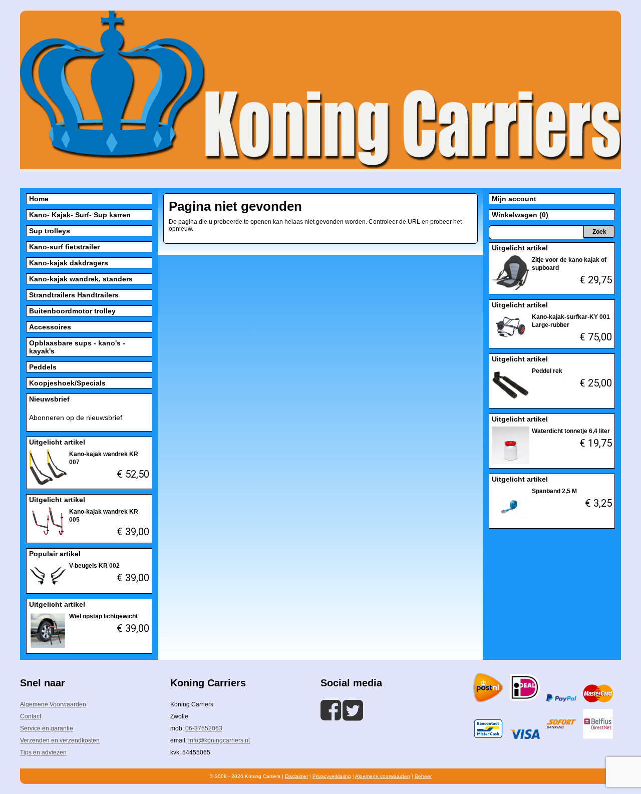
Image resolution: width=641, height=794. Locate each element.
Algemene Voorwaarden (53, 704)
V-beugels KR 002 (94, 565)
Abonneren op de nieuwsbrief (75, 418)
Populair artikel (55, 554)
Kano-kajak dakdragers (68, 263)
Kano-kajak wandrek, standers (81, 279)
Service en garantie (46, 728)
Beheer (423, 776)
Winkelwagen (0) (520, 215)
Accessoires (50, 327)
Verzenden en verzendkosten (60, 740)
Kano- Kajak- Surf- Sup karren (80, 215)
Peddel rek (547, 370)
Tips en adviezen (43, 752)
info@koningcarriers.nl (219, 740)
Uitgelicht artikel (57, 442)
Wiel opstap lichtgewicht (103, 616)
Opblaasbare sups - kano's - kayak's (77, 347)
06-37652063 (203, 728)
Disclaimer (296, 776)
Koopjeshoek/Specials (67, 383)
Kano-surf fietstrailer (64, 247)
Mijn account (514, 199)
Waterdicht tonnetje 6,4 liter (571, 431)
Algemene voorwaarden (382, 776)
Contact (30, 716)
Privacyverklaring (331, 776)
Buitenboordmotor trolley (72, 311)
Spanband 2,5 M (554, 491)
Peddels (43, 367)
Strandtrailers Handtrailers (74, 295)
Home (39, 199)
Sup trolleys (49, 231)
